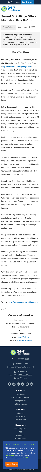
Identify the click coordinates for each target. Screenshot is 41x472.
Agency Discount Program (20, 397)
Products (20, 391)
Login (18, 2)
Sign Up (10, 2)
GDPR (25, 458)
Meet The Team (20, 420)
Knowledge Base (20, 429)
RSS (20, 432)
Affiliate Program (21, 404)
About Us (20, 413)
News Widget (20, 435)
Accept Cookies (12, 464)
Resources (20, 425)
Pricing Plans (20, 394)
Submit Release (27, 2)
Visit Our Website (24, 340)
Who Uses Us (20, 416)
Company (20, 409)
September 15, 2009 (26, 27)
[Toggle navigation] (37, 8)
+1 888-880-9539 (22, 359)
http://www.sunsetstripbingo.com (16, 67)
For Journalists (20, 438)
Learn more (9, 455)
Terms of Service (22, 469)
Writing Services (20, 401)
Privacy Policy (10, 469)
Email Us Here (23, 337)
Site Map (32, 469)
